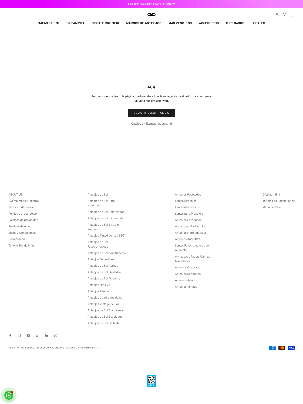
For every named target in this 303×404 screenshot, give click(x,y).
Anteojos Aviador (98, 291)
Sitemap (150, 123)
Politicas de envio (19, 226)
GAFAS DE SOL (49, 23)
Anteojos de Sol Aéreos (102, 265)
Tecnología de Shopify (50, 348)
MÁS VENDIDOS (180, 23)
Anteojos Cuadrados (188, 267)
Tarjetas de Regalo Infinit (278, 201)
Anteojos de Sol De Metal (103, 323)
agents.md (165, 123)
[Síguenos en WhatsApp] (56, 335)
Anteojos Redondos (188, 274)
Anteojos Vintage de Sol (103, 304)
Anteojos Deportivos (100, 259)
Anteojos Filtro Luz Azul (190, 232)
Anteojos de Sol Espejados (104, 316)
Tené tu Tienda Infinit (21, 245)
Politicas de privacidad (23, 220)
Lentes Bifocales (185, 201)
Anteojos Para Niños (188, 220)
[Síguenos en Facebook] (10, 335)
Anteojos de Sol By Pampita (105, 218)
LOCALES (258, 23)
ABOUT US (15, 194)
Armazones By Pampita (190, 226)
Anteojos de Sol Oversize (103, 278)
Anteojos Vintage (186, 286)
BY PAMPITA (76, 23)
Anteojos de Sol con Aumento (106, 253)
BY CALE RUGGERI (105, 23)
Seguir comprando (151, 112)
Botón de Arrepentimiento (82, 348)
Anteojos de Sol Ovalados (104, 272)
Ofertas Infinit (271, 194)
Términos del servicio (22, 207)
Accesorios (209, 23)
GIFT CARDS (235, 23)
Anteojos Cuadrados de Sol (105, 297)
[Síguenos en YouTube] (28, 335)
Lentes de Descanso (188, 207)
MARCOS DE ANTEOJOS (143, 23)
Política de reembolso (22, 213)
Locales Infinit (17, 239)
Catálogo (137, 123)
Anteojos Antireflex (187, 239)
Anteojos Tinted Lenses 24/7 (106, 235)
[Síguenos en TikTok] (37, 335)
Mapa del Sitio (271, 207)
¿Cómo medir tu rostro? (23, 201)
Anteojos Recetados (188, 194)
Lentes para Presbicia (189, 213)
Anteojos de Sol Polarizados (105, 212)
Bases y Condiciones (22, 232)
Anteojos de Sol (97, 194)
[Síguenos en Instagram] (19, 335)
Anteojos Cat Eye (98, 285)
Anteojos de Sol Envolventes (106, 310)
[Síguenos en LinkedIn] (46, 335)
